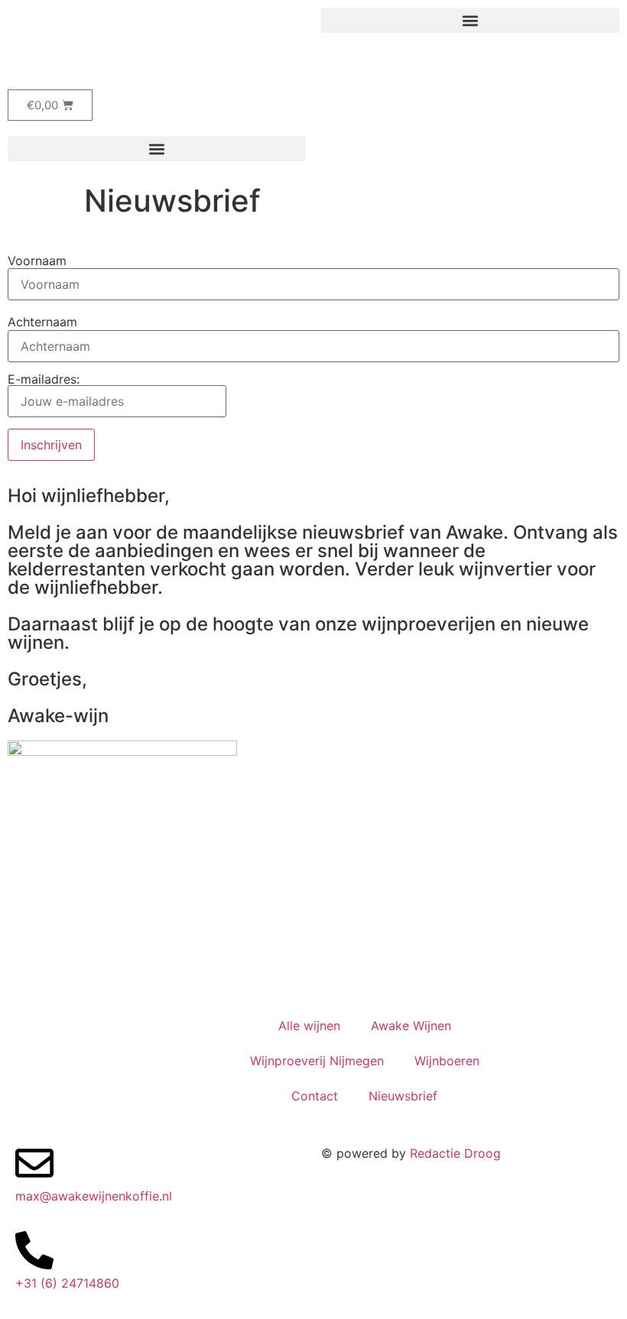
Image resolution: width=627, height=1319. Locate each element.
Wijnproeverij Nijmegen (317, 1060)
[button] (470, 20)
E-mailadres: (44, 380)
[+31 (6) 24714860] (34, 1250)
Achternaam (42, 322)
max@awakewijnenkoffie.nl (93, 1196)
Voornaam (37, 260)
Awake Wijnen (411, 1025)
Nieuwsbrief (403, 1095)
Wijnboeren (446, 1060)
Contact (314, 1095)
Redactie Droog (455, 1153)
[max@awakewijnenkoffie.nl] (34, 1163)
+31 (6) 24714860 (67, 1283)
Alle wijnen (309, 1025)
